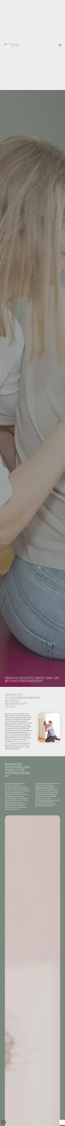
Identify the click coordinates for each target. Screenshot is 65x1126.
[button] (3, 1122)
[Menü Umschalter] (60, 45)
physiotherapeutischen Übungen (17, 742)
